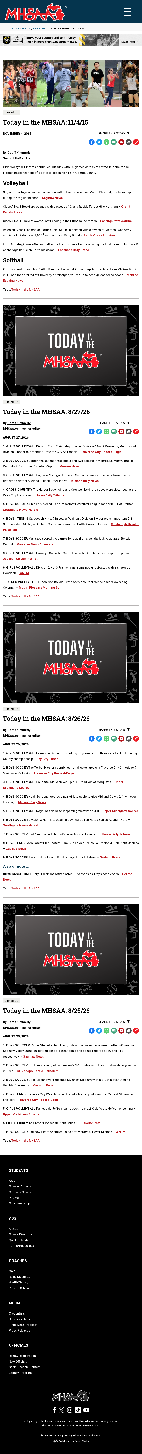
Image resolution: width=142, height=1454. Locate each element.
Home (15, 28)
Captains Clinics (20, 1192)
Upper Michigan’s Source (120, 811)
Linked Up (39, 28)
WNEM (24, 573)
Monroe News (69, 466)
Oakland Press (110, 857)
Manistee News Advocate (35, 544)
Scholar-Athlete (20, 1186)
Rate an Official (19, 1288)
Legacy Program (20, 1373)
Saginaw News (52, 198)
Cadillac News (16, 848)
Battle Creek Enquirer (99, 235)
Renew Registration (22, 1356)
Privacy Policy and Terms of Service (83, 1435)
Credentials (17, 1313)
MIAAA (13, 1229)
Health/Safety (18, 1282)
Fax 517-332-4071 (72, 1425)
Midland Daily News (85, 481)
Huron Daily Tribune (50, 495)
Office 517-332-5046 (51, 1425)
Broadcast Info (19, 1319)
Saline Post (92, 1123)
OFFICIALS (18, 1345)
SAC (12, 1181)
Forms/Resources (21, 1245)
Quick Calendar (19, 1240)
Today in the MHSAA (25, 289)
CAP (12, 1271)
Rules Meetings (19, 1277)
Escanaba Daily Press (73, 250)
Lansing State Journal (116, 221)
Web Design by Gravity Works (74, 1441)
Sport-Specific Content (24, 1367)
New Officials (18, 1361)
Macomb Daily (43, 1085)
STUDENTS (18, 1170)
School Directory (20, 1234)
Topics (26, 28)
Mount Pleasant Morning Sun (40, 587)
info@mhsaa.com (92, 1425)
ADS (12, 1218)
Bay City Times (47, 759)
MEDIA (15, 1303)
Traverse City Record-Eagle (101, 452)
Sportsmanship (19, 1203)
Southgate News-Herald (20, 510)
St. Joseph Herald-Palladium (37, 1071)
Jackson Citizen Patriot (20, 558)
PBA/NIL (15, 1198)
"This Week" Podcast (23, 1325)
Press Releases (19, 1330)
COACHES (18, 1261)
